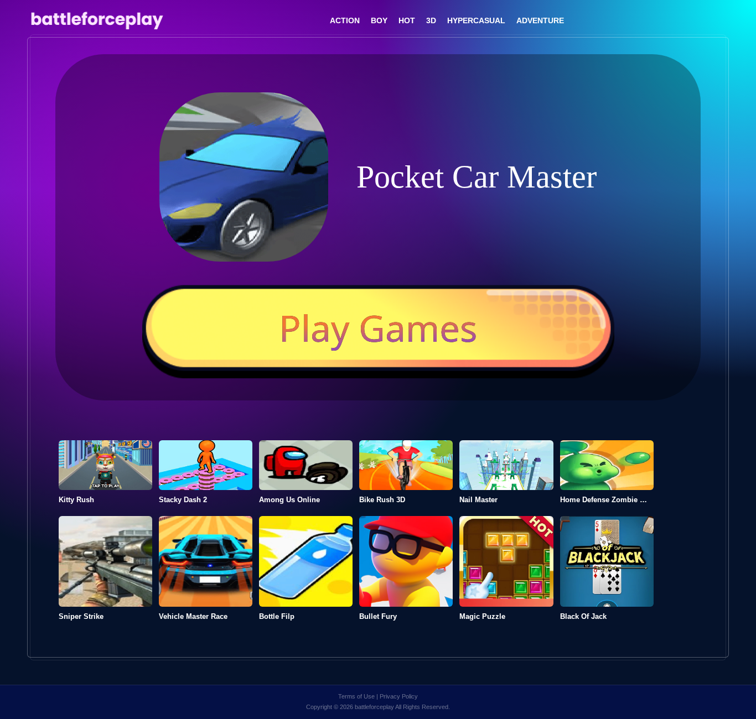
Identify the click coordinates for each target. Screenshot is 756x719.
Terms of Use (356, 696)
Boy (379, 20)
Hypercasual (476, 20)
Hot (406, 20)
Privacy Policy (399, 696)
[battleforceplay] (96, 20)
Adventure (540, 20)
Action (345, 20)
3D (431, 20)
